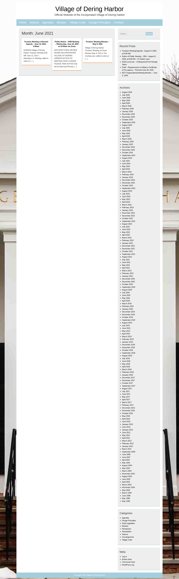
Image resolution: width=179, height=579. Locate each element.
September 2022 (128, 221)
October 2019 (127, 317)
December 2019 (128, 312)
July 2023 (126, 194)
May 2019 (126, 331)
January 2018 (127, 375)
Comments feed (128, 562)
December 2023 (128, 180)
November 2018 (128, 347)
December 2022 (128, 213)
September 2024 (128, 155)
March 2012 (127, 441)
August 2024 (127, 158)
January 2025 (127, 144)
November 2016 (128, 410)
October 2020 (127, 284)
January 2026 (127, 111)
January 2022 (127, 243)
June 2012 (126, 432)
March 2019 (127, 336)
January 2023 (127, 210)
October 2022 (127, 218)
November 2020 (128, 282)
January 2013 (127, 430)
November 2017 (128, 380)
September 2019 (128, 320)
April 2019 (126, 334)
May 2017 (126, 397)
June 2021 (126, 262)
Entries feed (127, 559)
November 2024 (128, 150)
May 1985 (126, 498)
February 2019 (128, 339)
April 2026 (126, 103)
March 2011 (126, 449)
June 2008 (126, 454)
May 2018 (126, 364)
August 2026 (127, 92)
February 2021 (128, 273)
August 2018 (127, 356)
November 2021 (128, 249)
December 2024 (128, 147)
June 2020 (126, 295)
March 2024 (127, 172)
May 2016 (126, 416)
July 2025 (126, 128)
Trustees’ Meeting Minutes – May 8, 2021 (97, 43)
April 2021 (126, 268)
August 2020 (127, 290)
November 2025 (128, 117)
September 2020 (128, 287)
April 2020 (126, 301)
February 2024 (128, 174)
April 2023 (126, 202)
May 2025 (126, 133)
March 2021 (127, 271)
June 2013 (126, 427)
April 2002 (126, 482)
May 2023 (126, 199)
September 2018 (128, 353)
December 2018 (128, 345)
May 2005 (126, 463)
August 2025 (127, 125)
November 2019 (128, 314)
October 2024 (127, 152)
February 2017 (128, 405)
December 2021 (128, 246)
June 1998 (126, 496)
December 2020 (128, 279)
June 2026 (126, 98)
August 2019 (127, 323)
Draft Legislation (128, 523)
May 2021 (126, 265)
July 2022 (126, 227)
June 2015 (126, 421)
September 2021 (128, 254)
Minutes (61, 22)
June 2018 (126, 361)
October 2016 (127, 413)
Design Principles (100, 22)
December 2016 (128, 408)
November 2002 (128, 474)
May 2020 (126, 298)
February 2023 (128, 207)
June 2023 (126, 196)
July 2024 (126, 161)
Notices (34, 22)
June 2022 (126, 229)
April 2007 (126, 460)
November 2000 (128, 487)
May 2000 (126, 490)
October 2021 (127, 251)
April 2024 (126, 169)
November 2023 (128, 183)
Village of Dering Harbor (89, 8)
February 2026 (128, 109)
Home (22, 22)
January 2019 (127, 342)
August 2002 (127, 476)
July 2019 (126, 325)
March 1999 (127, 493)
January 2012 (127, 446)
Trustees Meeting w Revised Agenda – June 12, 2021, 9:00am (36, 44)
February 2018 (128, 372)
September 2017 (128, 386)
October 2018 (127, 350)
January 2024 (127, 177)
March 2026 (127, 106)
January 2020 (127, 309)
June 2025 (126, 131)
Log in (124, 556)
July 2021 (126, 260)
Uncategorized (128, 537)
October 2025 (127, 120)
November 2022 (128, 216)
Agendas (47, 22)
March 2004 (127, 471)
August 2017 (127, 389)
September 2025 (128, 122)
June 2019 (126, 328)
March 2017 (127, 402)
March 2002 (127, 485)
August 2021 (127, 257)
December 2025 (128, 114)
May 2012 (126, 435)
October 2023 (127, 185)
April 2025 (126, 136)
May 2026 (126, 100)
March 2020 (127, 303)
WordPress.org (128, 565)
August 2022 (127, 224)
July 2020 (126, 293)
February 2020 (128, 306)
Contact (119, 22)
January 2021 (127, 276)
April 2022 (126, 235)
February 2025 (128, 142)
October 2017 (127, 383)
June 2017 (126, 394)
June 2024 (126, 163)
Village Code (78, 22)
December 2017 (128, 378)
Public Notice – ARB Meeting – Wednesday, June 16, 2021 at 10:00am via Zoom (67, 44)
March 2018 (127, 369)
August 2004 (127, 465)
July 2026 (126, 95)
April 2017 (126, 399)
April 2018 (126, 367)
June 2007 (126, 457)
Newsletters (127, 531)
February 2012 (128, 443)
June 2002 (126, 479)
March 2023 (127, 205)
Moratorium (126, 529)
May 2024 (126, 166)
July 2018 (126, 358)
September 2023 (128, 188)
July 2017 (126, 391)
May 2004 (126, 468)
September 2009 (128, 452)
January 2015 (127, 424)
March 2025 (127, 139)
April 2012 (126, 438)
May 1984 (126, 501)
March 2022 (127, 238)
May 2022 (126, 232)
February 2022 (128, 240)
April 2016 (126, 419)
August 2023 (127, 191)
